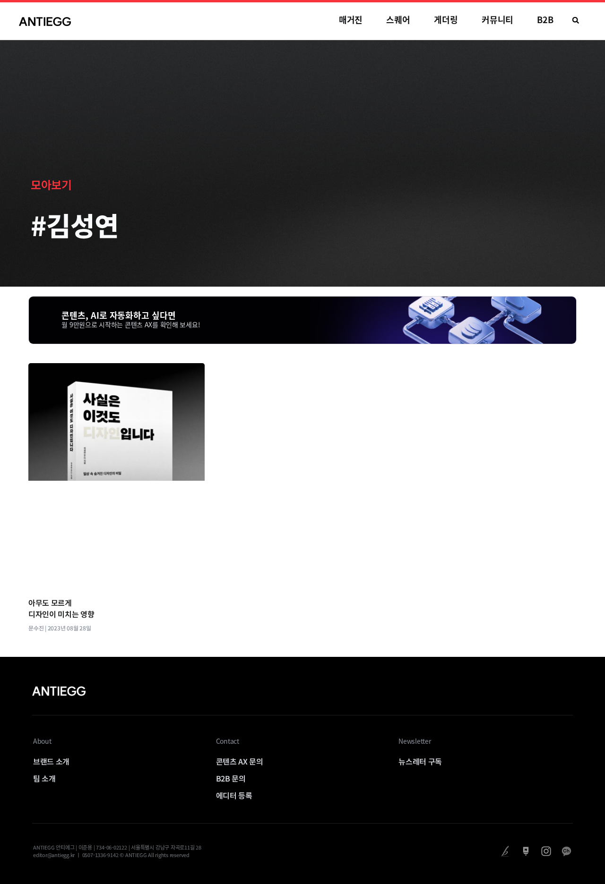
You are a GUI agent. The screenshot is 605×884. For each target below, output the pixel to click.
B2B (545, 19)
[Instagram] (546, 851)
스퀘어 (398, 19)
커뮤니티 (498, 19)
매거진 (351, 19)
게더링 (446, 19)
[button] (575, 20)
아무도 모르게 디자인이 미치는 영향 (61, 608)
